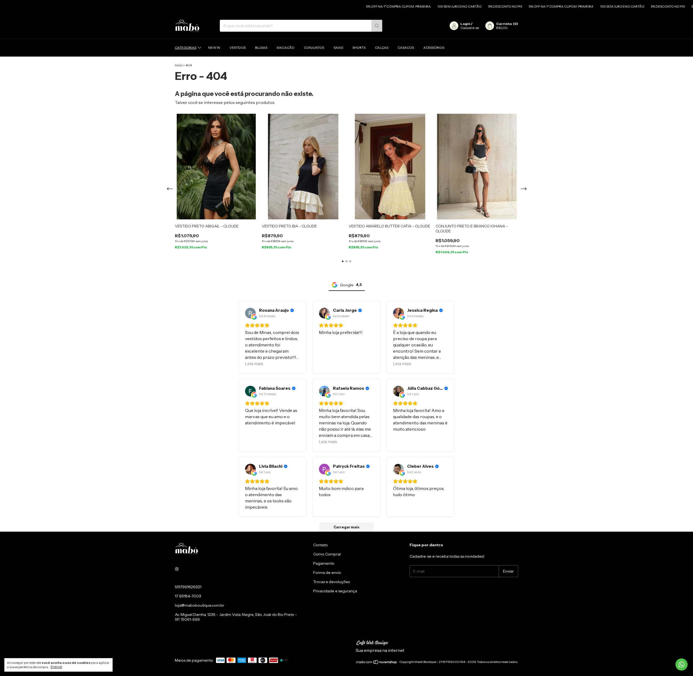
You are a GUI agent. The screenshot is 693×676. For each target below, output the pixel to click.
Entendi (56, 667)
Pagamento (323, 563)
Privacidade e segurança (335, 591)
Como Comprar (327, 554)
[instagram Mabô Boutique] (177, 569)
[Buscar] (376, 26)
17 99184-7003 (188, 596)
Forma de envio (327, 572)
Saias (338, 48)
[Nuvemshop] (377, 663)
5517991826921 (188, 586)
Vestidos (238, 48)
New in (214, 48)
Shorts (358, 48)
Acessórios (433, 48)
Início (178, 65)
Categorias (185, 48)
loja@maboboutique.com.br (199, 605)
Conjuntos (314, 48)
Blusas (261, 48)
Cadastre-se (469, 28)
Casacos (406, 48)
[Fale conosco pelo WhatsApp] (681, 664)
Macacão (286, 48)
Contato (320, 544)
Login (465, 24)
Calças (381, 48)
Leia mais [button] (254, 363)
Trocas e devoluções (331, 581)
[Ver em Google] (250, 313)
